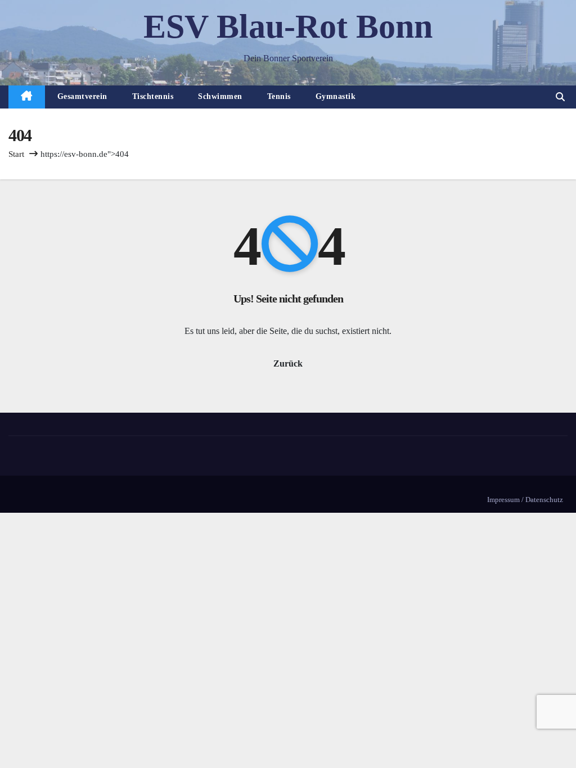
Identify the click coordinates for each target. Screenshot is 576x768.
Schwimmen (220, 96)
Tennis (279, 96)
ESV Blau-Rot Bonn (288, 26)
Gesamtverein (82, 96)
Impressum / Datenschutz (525, 499)
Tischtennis (153, 96)
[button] (560, 97)
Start (16, 154)
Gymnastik (336, 96)
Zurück (288, 363)
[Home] (26, 97)
